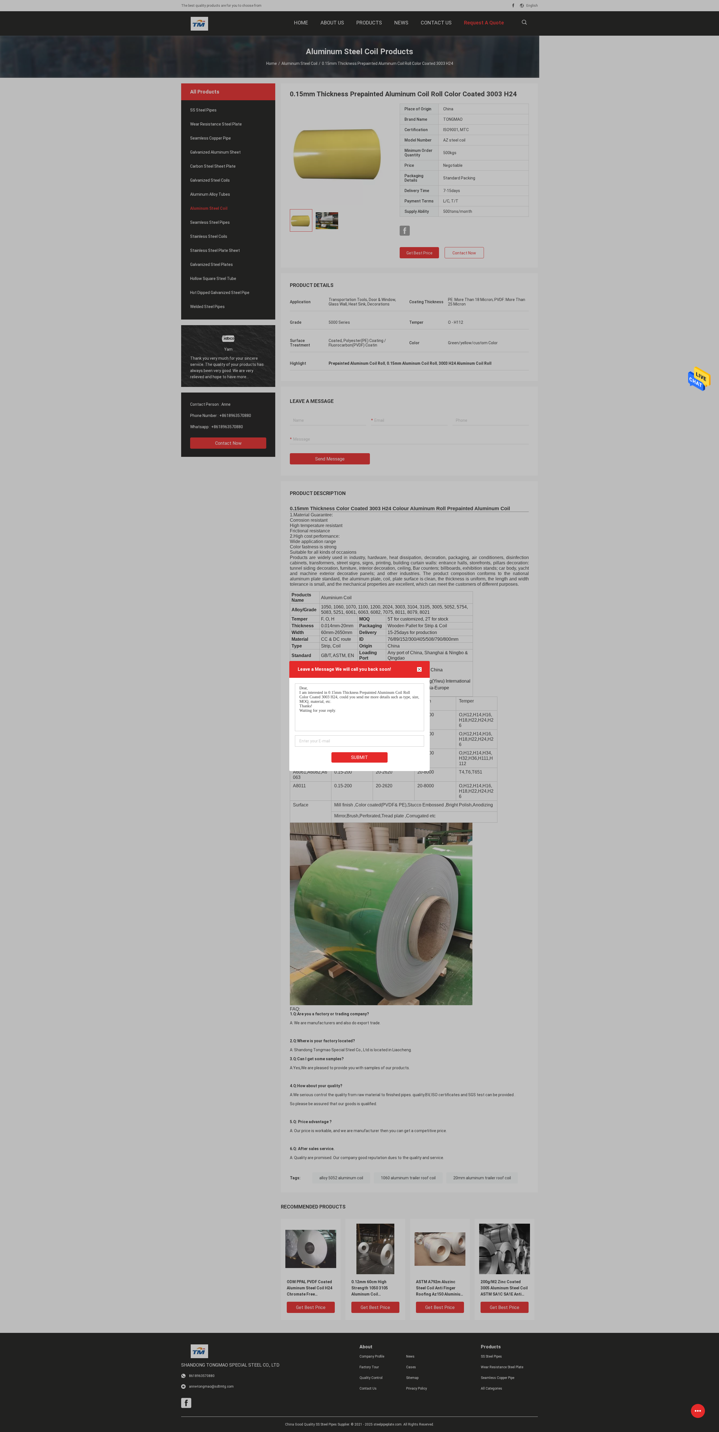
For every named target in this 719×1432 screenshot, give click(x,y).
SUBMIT (359, 757)
